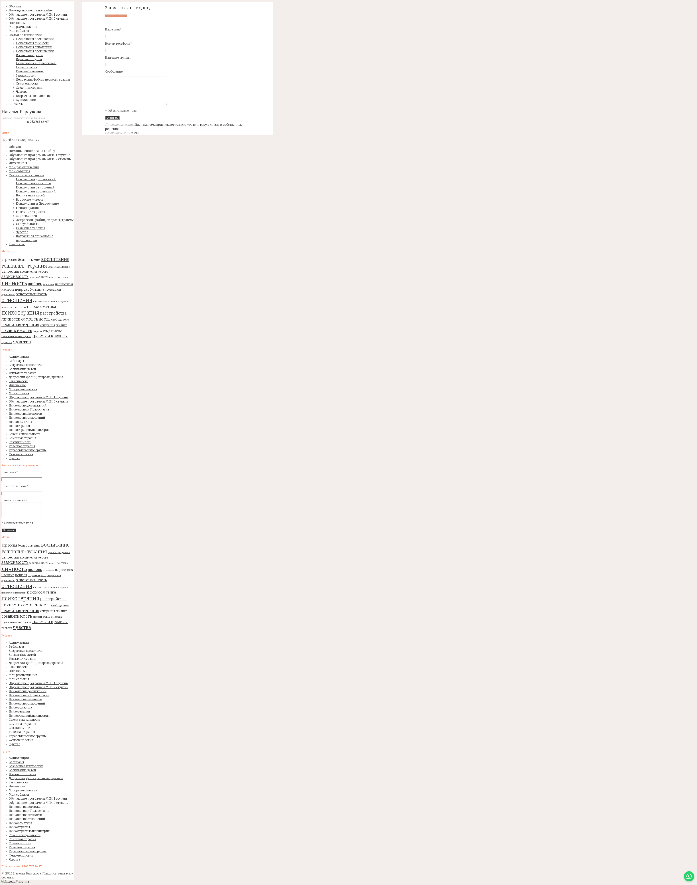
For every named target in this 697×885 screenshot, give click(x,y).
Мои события (19, 393)
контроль (62, 277)
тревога (6, 342)
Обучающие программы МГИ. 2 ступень (38, 401)
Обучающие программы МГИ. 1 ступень (38, 397)
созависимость (16, 330)
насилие (7, 289)
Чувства (14, 458)
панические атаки (44, 301)
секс (66, 319)
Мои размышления (23, 389)
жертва (43, 271)
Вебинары (16, 361)
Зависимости (18, 381)
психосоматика (41, 306)
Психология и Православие (29, 409)
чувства (22, 341)
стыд (46, 331)
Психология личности (25, 413)
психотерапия (20, 312)
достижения (28, 271)
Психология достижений (27, 405)
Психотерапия (19, 426)
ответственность (31, 294)
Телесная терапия (22, 446)
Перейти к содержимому (20, 139)
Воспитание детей (22, 369)
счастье (56, 331)
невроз (21, 289)
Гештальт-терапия (22, 373)
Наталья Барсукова (21, 112)
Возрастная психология (26, 365)
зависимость (14, 276)
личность (14, 283)
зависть (33, 277)
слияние (61, 325)
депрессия (10, 271)
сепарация (47, 325)
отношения (16, 300)
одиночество (8, 294)
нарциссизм (64, 284)
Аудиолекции (19, 356)
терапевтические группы (16, 336)
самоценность (35, 319)
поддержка (62, 301)
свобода (56, 319)
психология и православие (13, 307)
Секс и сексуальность (24, 434)
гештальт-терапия (24, 266)
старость (37, 331)
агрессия (9, 259)
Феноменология (21, 454)
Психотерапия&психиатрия (29, 430)
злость (43, 277)
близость (25, 260)
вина (37, 260)
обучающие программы (44, 289)
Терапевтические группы (27, 450)
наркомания (48, 284)
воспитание (55, 259)
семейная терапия (20, 324)
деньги (65, 266)
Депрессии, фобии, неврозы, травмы (36, 377)
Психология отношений (27, 417)
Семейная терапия (22, 438)
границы (54, 266)
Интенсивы (17, 385)
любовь (35, 284)
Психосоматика (20, 422)
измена (52, 277)
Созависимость (20, 442)
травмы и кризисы (50, 336)
